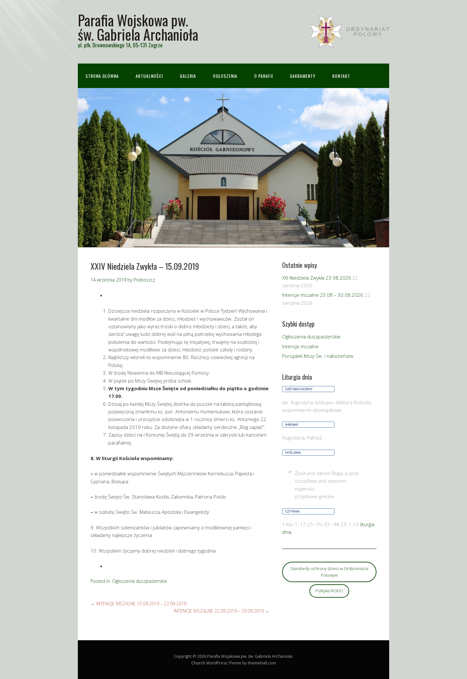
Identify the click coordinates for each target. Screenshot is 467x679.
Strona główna (102, 75)
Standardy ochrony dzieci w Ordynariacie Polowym (329, 572)
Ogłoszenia (225, 75)
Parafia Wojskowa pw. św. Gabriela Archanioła (138, 27)
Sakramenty (302, 75)
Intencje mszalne (300, 346)
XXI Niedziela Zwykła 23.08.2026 (316, 278)
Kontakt (341, 75)
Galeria (188, 75)
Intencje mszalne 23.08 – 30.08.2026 (322, 295)
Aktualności (149, 75)
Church (198, 663)
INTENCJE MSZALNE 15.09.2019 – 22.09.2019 (138, 604)
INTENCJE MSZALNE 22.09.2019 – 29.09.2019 (221, 611)
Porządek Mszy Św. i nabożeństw (317, 356)
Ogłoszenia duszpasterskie (139, 581)
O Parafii (263, 75)
